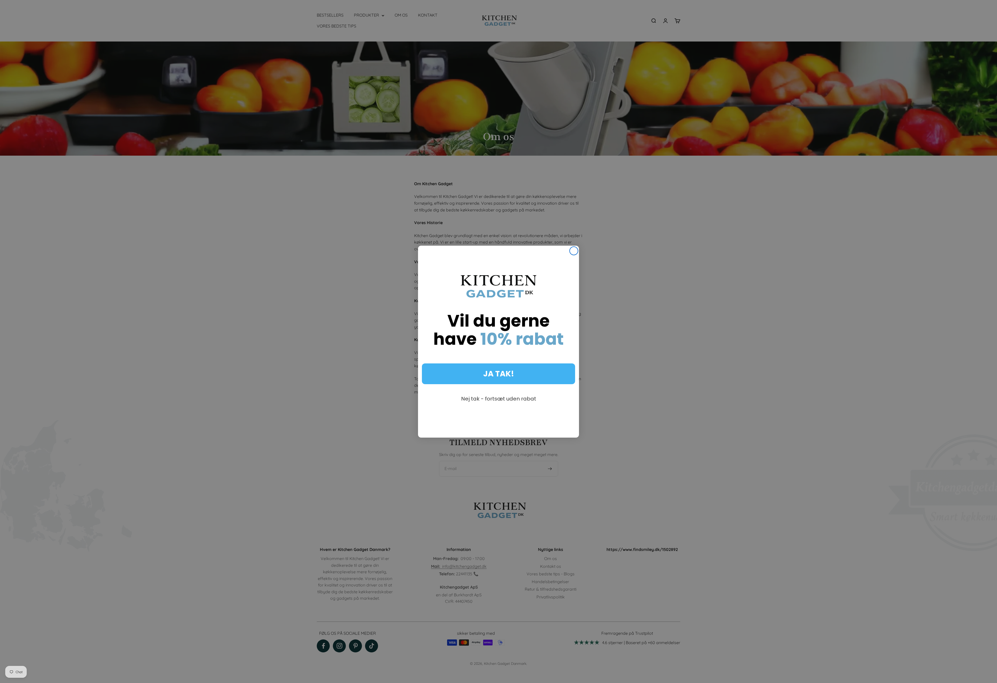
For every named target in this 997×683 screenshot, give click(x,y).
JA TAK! (498, 373)
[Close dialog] (574, 251)
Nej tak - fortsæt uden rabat (498, 398)
